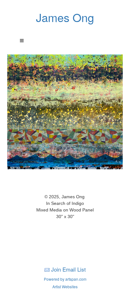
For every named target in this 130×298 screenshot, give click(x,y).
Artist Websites (65, 286)
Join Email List (68, 269)
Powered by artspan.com (65, 279)
